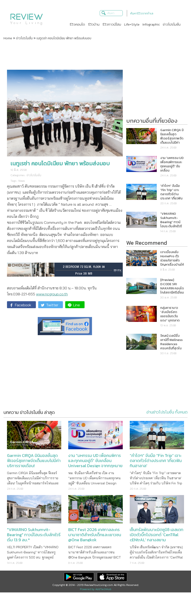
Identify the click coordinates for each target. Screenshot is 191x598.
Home (7, 38)
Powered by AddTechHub (95, 589)
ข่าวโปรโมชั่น (24, 38)
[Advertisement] (95, 54)
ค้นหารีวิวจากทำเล (141, 13)
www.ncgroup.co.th (52, 294)
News (21, 181)
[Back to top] (176, 583)
